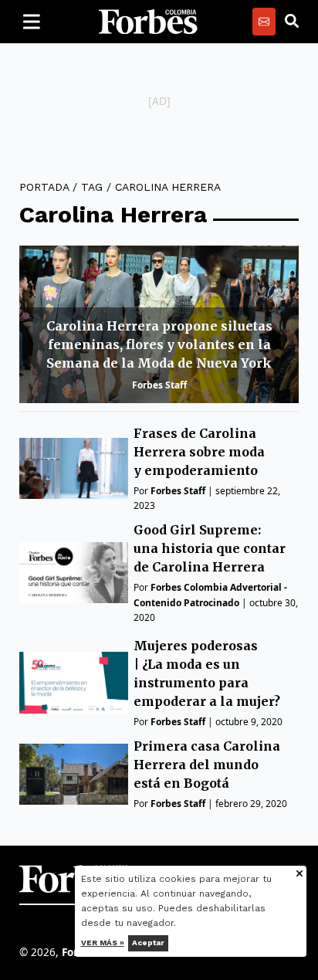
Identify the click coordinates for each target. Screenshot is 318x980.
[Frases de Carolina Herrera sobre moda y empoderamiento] (73, 468)
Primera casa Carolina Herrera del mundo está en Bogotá (207, 764)
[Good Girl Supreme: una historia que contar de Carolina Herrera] (73, 572)
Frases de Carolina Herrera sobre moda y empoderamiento (199, 452)
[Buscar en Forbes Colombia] (292, 21)
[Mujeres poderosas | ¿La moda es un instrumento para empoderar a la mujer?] (73, 682)
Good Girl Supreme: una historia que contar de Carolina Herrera (210, 548)
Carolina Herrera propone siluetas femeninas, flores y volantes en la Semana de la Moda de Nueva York (159, 344)
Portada (44, 187)
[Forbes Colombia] (148, 21)
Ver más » (102, 942)
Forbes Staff (159, 385)
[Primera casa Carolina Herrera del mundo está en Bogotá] (73, 774)
